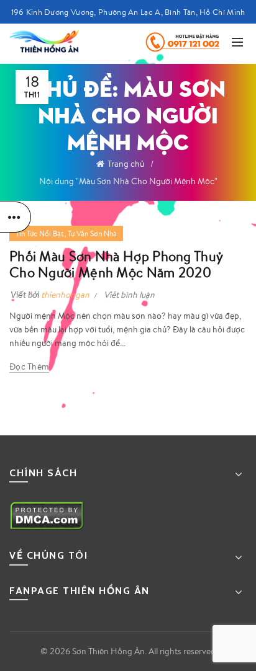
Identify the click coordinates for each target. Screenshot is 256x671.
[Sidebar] (15, 217)
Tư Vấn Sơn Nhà (92, 233)
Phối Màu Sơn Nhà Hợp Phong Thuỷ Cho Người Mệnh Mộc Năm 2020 (116, 264)
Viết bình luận (129, 294)
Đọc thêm (29, 366)
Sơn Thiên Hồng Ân (108, 651)
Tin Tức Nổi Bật (40, 233)
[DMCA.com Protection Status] (47, 514)
